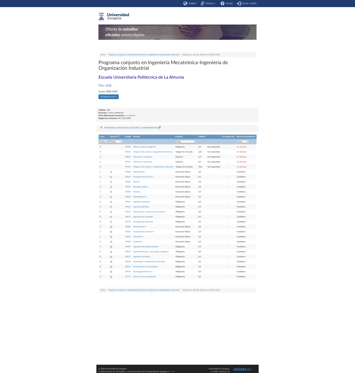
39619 (128, 217)
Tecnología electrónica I (143, 272)
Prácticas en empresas (142, 157)
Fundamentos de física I (143, 177)
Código (128, 137)
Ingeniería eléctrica (141, 207)
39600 (128, 172)
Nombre (136, 137)
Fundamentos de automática (145, 267)
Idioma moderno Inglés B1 (144, 147)
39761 (128, 162)
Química (136, 182)
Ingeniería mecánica (141, 202)
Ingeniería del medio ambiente (146, 247)
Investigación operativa (143, 222)
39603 (128, 187)
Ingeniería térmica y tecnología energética (150, 252)
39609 (128, 247)
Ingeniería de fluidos (141, 257)
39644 (128, 157)
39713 (128, 222)
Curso (102, 137)
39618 (128, 272)
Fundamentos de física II (143, 232)
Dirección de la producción (144, 277)
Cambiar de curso (108, 97)
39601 (128, 177)
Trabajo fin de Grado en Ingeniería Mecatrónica (153, 152)
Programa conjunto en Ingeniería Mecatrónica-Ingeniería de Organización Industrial (143, 55)
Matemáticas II (139, 227)
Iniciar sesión (249, 3)
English (191, 3)
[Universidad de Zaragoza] (113, 17)
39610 (128, 197)
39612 (128, 207)
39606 (128, 232)
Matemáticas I (139, 172)
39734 (128, 167)
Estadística (137, 242)
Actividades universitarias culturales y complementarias (131, 128)
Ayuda (229, 3)
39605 (128, 227)
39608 (128, 242)
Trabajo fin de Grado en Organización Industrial (153, 167)
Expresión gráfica (140, 187)
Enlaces (210, 3)
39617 (128, 267)
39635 (128, 152)
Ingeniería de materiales (143, 217)
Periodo (113, 137)
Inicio (103, 55)
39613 (128, 252)
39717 (128, 277)
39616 (128, 262)
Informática (138, 237)
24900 (128, 147)
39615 (128, 257)
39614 (128, 212)
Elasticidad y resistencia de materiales (149, 262)
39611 (128, 202)
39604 (128, 192)
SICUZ (171, 372)
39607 (128, 237)
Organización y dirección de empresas (149, 212)
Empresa (136, 192)
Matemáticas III (139, 197)
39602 (128, 182)
